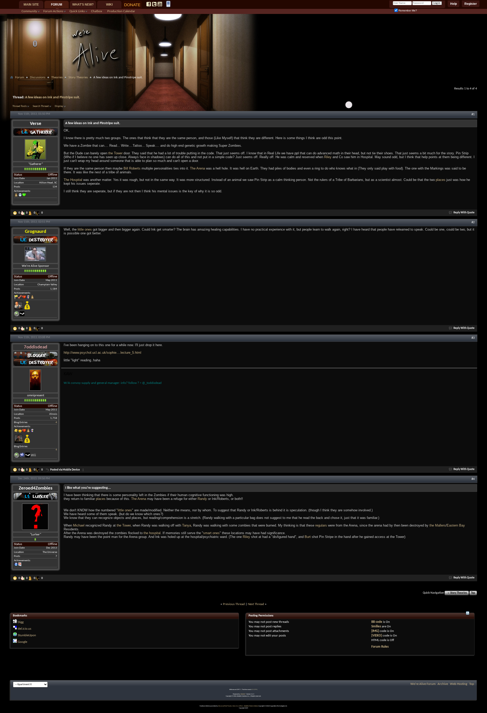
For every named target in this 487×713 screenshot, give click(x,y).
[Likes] (23, 213)
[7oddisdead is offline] (35, 380)
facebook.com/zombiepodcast (148, 4)
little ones (85, 229)
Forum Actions (53, 11)
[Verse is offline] (35, 149)
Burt (308, 537)
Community (29, 11)
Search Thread (41, 106)
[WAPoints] (38, 213)
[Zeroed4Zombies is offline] (35, 516)
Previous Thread (234, 604)
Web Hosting (458, 684)
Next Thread (256, 604)
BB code (376, 622)
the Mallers (437, 525)
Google (22, 642)
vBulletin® (243, 694)
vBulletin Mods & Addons (251, 706)
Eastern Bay (456, 525)
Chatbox (96, 11)
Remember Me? (407, 10)
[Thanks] (15, 213)
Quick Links (77, 11)
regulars (321, 525)
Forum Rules (380, 646)
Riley (328, 157)
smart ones (211, 533)
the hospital (152, 533)
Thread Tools (19, 106)
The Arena (197, 168)
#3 (473, 338)
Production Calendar (121, 11)
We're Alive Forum (423, 684)
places (440, 180)
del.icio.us (24, 628)
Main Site (31, 4)
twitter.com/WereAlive (154, 4)
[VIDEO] (376, 635)
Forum (56, 4)
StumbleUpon (27, 635)
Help (453, 4)
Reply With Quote (464, 212)
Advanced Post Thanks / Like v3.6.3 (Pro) (230, 706)
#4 (473, 479)
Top (473, 593)
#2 (473, 222)
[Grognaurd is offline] (35, 254)
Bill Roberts (132, 168)
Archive (443, 684)
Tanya (186, 525)
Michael (78, 525)
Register (470, 4)
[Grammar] (30, 213)
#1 (473, 114)
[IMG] (375, 631)
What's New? (83, 4)
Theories (57, 77)
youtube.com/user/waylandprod (160, 4)
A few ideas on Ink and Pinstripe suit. (52, 97)
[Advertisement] (243, 83)
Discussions (37, 77)
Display (59, 106)
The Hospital (73, 180)
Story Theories (78, 77)
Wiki (109, 4)
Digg (21, 622)
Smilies (376, 626)
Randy (202, 499)
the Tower (115, 153)
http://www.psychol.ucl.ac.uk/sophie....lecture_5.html (102, 352)
